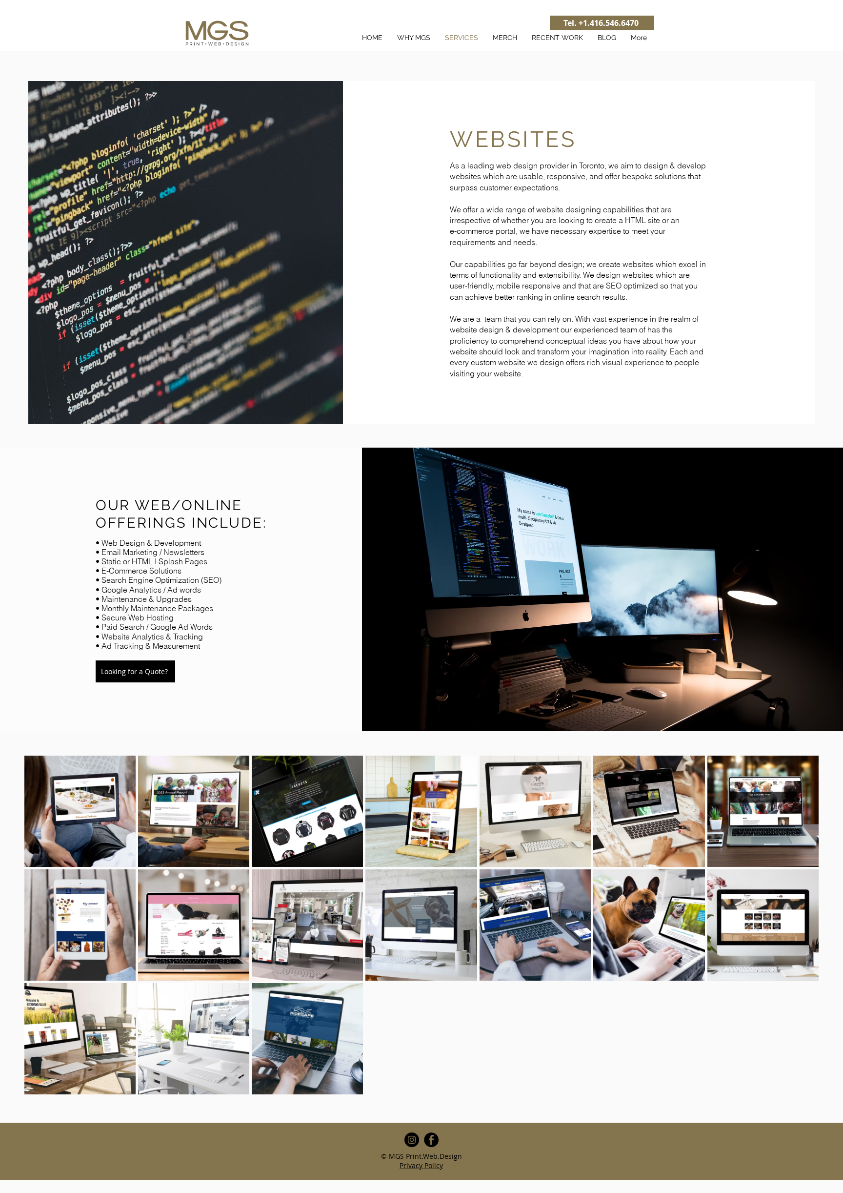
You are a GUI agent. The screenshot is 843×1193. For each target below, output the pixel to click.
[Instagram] (411, 1139)
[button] (135, 671)
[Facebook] (431, 1139)
